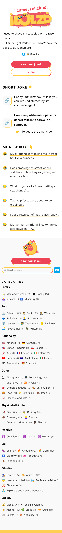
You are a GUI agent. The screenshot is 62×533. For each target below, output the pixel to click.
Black (40, 422)
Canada (10, 358)
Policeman (33, 318)
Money (10, 504)
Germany (31, 342)
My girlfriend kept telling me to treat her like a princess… (33, 156)
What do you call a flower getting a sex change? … (32, 188)
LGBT (46, 450)
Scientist (11, 313)
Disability (11, 412)
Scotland (11, 363)
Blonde (32, 417)
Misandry (29, 299)
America (11, 342)
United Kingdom (16, 347)
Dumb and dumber (19, 422)
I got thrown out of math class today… (34, 214)
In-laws (10, 299)
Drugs (29, 509)
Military (34, 328)
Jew (29, 436)
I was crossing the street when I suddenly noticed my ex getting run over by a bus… (33, 172)
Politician (12, 318)
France (25, 353)
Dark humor (43, 387)
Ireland (42, 353)
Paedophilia (13, 460)
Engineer (50, 323)
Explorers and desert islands (22, 490)
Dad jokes (14, 382)
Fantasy (11, 475)
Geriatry (33, 54)
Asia (8, 353)
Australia (29, 358)
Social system (32, 504)
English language (16, 387)
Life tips (26, 392)
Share (31, 72)
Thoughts (12, 377)
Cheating (27, 450)
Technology (36, 377)
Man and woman (16, 293)
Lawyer (10, 323)
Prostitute (33, 455)
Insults (32, 382)
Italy (46, 358)
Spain (28, 363)
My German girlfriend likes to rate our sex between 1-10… (34, 226)
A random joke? (31, 64)
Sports (10, 514)
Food (9, 392)
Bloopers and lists (16, 397)
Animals (31, 475)
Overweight (12, 417)
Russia (39, 347)
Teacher (30, 323)
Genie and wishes (46, 480)
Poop (43, 392)
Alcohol (11, 509)
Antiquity (28, 514)
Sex (9, 450)
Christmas (12, 485)
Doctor (30, 313)
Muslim (46, 436)
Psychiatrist (13, 328)
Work (47, 313)
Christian (11, 436)
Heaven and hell (16, 480)
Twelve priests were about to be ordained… (31, 202)
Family (40, 293)
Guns (45, 509)
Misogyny (12, 455)
